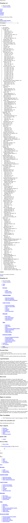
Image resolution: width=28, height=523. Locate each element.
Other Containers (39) (8, 140)
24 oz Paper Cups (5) (8, 71)
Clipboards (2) (6, 229)
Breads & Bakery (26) (8, 152)
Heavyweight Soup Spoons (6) (10, 98)
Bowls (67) (5, 126)
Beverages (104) (6, 28)
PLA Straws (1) (7, 203)
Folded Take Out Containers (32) (10, 133)
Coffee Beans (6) (7, 31)
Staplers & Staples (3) (8, 233)
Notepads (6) (6, 236)
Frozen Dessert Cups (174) (9, 66)
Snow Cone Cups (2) (8, 64)
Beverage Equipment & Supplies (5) (11, 259)
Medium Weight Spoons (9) (9, 103)
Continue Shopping (7, 6)
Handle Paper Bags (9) (8, 209)
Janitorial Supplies (7, 295)
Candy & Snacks (6, 302)
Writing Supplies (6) (7, 254)
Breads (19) (6, 154)
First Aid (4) (6, 160)
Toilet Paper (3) (7, 214)
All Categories (6, 27)
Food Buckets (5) (7, 134)
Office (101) (5, 217)
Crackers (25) (6, 47)
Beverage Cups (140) (7, 52)
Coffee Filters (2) (7, 33)
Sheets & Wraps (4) (7, 200)
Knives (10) (6, 92)
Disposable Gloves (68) (8, 170)
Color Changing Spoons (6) (9, 101)
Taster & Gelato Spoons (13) (9, 107)
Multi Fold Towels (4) (8, 197)
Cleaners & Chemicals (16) (9, 166)
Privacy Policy (6, 444)
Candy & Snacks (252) (7, 41)
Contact (4, 439)
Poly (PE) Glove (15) (8, 175)
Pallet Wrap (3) (7, 194)
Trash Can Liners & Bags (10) (9, 216)
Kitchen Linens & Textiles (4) (10, 268)
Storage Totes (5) (7, 248)
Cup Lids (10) (6, 118)
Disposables (5, 430)
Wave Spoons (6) (7, 108)
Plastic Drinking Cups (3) (9, 60)
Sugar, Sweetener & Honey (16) (10, 150)
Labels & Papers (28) (7, 180)
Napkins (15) (6, 185)
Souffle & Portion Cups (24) (9, 81)
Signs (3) (5, 225)
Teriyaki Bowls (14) (8, 131)
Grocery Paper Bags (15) (9, 208)
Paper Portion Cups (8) (8, 82)
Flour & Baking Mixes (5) (9, 149)
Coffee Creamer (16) (8, 32)
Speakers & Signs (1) (8, 226)
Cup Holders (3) (6, 167)
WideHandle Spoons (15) (9, 109)
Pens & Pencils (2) (7, 256)
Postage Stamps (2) (7, 243)
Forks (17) (5, 87)
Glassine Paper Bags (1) (8, 192)
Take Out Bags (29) (7, 207)
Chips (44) (5, 45)
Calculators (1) (6, 221)
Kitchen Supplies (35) (8, 263)
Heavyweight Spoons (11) (9, 102)
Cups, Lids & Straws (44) (8, 116)
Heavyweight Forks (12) (9, 88)
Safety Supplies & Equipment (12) (10, 159)
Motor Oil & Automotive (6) (9, 158)
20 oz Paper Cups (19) (8, 69)
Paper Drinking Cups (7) (9, 58)
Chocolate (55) (6, 46)
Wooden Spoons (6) (8, 111)
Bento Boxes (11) (7, 125)
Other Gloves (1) (7, 174)
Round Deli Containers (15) (9, 142)
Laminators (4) (6, 222)
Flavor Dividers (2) (7, 79)
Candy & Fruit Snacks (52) (9, 42)
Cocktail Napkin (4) (8, 186)
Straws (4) (6, 120)
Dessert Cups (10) (7, 61)
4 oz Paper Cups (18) (8, 74)
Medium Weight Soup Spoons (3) (10, 99)
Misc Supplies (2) (7, 183)
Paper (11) (5, 235)
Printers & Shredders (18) (9, 223)
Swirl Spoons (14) (7, 106)
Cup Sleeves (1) (7, 55)
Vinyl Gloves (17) (7, 176)
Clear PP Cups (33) (7, 54)
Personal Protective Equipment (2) (10, 163)
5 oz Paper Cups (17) (8, 75)
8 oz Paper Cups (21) (8, 78)
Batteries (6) (6, 220)
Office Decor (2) (7, 252)
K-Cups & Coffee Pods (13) (9, 38)
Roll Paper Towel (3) (8, 199)
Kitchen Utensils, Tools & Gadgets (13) (12, 269)
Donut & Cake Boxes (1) (8, 132)
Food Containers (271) (7, 123)
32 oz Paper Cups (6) (8, 73)
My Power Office (7, 446)
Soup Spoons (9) (7, 96)
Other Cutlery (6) (7, 95)
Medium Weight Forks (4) (9, 89)
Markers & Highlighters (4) (9, 255)
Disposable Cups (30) (8, 119)
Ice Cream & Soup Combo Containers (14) (12, 80)
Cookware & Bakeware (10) (9, 266)
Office (4, 322)
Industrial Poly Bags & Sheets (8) (10, 178)
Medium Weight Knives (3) (9, 94)
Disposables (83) (6, 112)
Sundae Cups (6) (7, 65)
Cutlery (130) (5, 85)
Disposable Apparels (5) (8, 169)
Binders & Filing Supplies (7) (10, 228)
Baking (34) (6, 147)
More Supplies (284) (7, 165)
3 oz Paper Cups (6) (8, 72)
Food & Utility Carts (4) (8, 261)
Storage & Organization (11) (9, 245)
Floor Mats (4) (6, 161)
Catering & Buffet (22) (8, 260)
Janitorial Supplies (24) (7, 155)
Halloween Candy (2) (8, 48)
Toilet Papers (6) (6, 212)
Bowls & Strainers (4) (8, 264)
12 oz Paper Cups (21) (8, 67)
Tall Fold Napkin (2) (8, 189)
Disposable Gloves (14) (8, 121)
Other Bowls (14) (7, 128)
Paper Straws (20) (7, 202)
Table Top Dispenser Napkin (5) (10, 188)
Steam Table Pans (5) (7, 143)
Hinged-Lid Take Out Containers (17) (11, 139)
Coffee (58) (5, 29)
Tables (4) (6, 253)
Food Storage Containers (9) (9, 262)
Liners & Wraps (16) (7, 122)
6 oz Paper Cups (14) (8, 76)
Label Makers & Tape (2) (9, 230)
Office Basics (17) (7, 227)
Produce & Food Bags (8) (9, 179)
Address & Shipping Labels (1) (10, 240)
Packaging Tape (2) (7, 193)
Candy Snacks (6, 429)
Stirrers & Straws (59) (8, 201)
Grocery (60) (5, 146)
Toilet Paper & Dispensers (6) (10, 115)
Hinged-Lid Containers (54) (9, 136)
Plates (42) (5, 141)
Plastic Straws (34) (7, 205)
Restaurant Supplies (7, 334)
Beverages (5, 287)
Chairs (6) (6, 250)
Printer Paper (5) (7, 237)
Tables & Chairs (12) (7, 249)
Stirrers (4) (6, 206)
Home (4, 346)
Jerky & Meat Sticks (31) (8, 49)
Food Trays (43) (6, 135)
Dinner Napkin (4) (7, 187)
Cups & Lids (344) (7, 51)
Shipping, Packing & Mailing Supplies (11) (12, 239)
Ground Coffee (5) (7, 35)
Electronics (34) (6, 219)
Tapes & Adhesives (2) (8, 234)
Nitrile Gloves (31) (7, 173)
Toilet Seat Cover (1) (8, 215)
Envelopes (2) (6, 241)
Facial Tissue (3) (7, 114)
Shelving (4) (6, 247)
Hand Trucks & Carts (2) (9, 162)
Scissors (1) (6, 232)
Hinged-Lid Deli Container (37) (10, 138)
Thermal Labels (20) (8, 182)
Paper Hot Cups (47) (8, 59)
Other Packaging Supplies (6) (9, 190)
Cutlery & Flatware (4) (8, 267)
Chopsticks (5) (6, 86)
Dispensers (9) (6, 168)
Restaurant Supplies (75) (8, 257)
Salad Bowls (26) (7, 129)
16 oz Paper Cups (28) (8, 68)
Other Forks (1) (7, 91)
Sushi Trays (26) (6, 145)
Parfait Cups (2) (7, 62)
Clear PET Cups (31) (8, 53)
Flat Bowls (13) (7, 127)
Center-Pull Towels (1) (8, 196)
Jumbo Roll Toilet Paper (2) (9, 213)
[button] (14, 146)
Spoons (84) (6, 100)
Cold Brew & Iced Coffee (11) (10, 34)
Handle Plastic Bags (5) (8, 210)
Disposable (5, 313)
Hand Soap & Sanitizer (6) (9, 156)
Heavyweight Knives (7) (9, 93)
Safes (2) (5, 246)
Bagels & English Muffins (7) (10, 153)
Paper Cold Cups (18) (8, 56)
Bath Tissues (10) (7, 113)
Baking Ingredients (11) (8, 148)
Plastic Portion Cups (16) (9, 83)
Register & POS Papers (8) (9, 181)
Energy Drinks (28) (7, 39)
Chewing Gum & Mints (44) (9, 44)
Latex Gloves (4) (7, 172)
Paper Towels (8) (7, 195)
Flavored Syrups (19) (7, 40)
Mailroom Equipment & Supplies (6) (11, 242)
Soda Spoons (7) (7, 105)
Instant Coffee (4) (7, 36)
